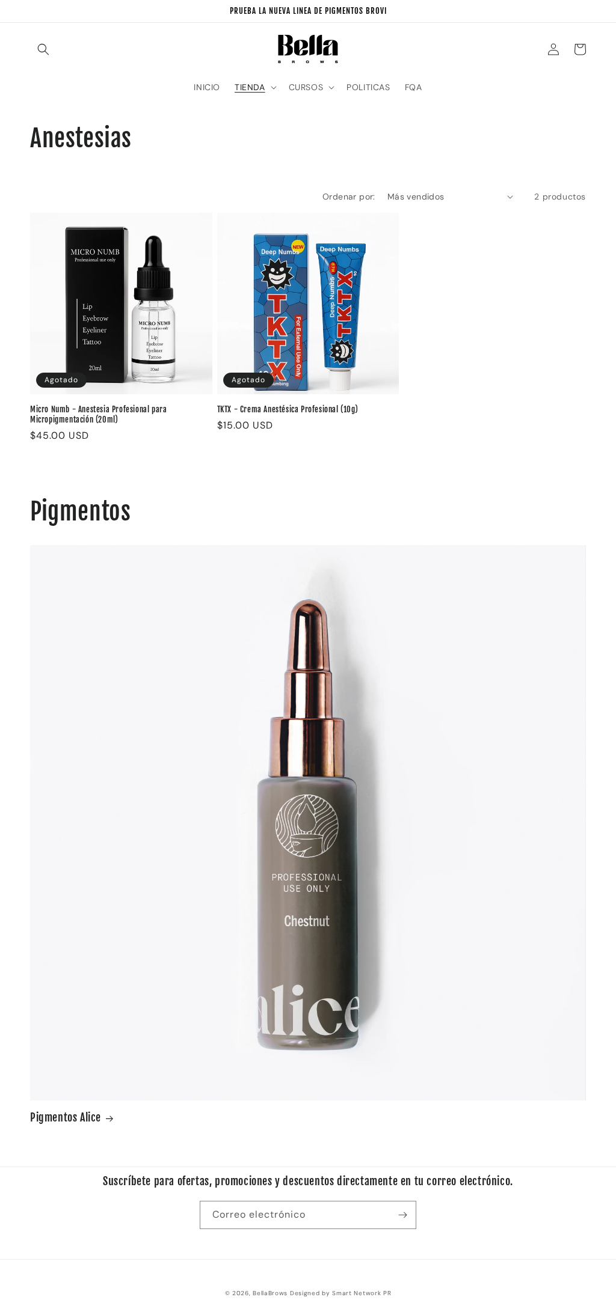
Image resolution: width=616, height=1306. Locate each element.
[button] (43, 49)
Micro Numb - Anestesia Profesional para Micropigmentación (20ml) (98, 414)
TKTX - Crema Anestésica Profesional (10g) (288, 409)
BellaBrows (270, 1293)
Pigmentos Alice (65, 1117)
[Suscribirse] (402, 1215)
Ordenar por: (348, 196)
